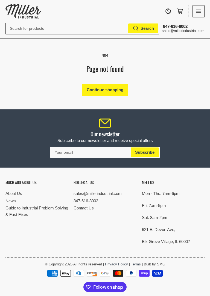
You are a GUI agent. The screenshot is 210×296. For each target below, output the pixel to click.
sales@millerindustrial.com (98, 193)
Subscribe (144, 152)
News (10, 201)
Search (147, 28)
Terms (136, 264)
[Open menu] (198, 11)
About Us (13, 193)
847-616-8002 (86, 201)
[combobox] (82, 28)
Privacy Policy (116, 264)
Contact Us (84, 208)
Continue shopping (105, 89)
